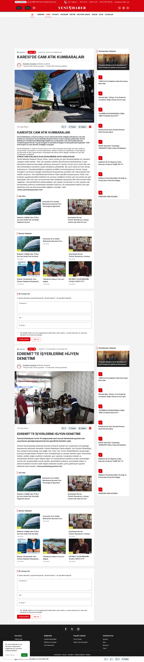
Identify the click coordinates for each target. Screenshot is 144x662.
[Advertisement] (72, 33)
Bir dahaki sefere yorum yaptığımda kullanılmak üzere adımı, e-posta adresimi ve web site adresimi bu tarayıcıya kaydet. (53, 334)
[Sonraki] (30, 2)
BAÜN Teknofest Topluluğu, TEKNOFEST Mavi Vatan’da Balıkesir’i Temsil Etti (112, 148)
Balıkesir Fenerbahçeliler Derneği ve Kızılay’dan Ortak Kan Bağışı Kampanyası (112, 180)
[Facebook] (65, 629)
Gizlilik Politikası (9, 655)
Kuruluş (28, 8)
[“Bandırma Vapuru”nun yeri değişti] (54, 273)
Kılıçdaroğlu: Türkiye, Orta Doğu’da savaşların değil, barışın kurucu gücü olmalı (112, 99)
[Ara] (119, 7)
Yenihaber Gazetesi (29, 64)
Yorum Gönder (24, 339)
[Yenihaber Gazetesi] (72, 8)
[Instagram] (78, 629)
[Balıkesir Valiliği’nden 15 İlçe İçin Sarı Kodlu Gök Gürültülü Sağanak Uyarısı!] (29, 211)
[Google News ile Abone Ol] (23, 127)
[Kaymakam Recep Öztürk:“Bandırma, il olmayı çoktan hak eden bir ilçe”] (80, 211)
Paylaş (126, 659)
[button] (123, 7)
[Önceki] (28, 2)
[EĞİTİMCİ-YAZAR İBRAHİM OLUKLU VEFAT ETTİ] (80, 273)
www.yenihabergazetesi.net (30, 190)
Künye (19, 8)
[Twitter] (72, 629)
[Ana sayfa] (32, 14)
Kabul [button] (24, 655)
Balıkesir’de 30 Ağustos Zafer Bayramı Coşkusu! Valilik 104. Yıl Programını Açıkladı (110, 164)
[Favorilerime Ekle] (90, 126)
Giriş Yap (36, 339)
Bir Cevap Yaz (24, 294)
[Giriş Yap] (127, 7)
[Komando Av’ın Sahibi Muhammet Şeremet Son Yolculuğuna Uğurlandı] (54, 211)
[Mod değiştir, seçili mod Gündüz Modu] (34, 7)
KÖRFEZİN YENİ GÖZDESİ (107, 197)
